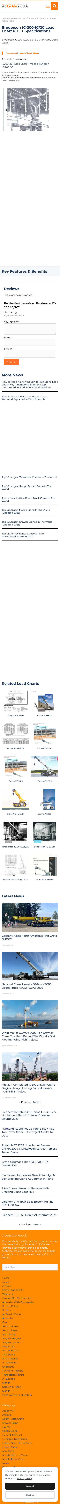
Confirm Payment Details (17, 1395)
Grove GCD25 (45, 781)
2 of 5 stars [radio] (10, 316)
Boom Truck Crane (13, 1418)
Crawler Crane (10, 1423)
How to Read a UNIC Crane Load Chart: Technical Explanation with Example (25, 398)
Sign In (6, 1382)
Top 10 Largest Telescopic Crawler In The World (29, 477)
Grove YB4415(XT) (15, 814)
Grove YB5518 (44, 748)
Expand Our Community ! (17, 1298)
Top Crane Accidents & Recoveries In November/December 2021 (23, 535)
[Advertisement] (30, 165)
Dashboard (8, 1354)
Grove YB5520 (44, 715)
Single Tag (8, 1346)
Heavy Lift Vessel (12, 1435)
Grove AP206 (44, 814)
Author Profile (10, 1350)
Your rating (10, 312)
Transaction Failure (13, 1374)
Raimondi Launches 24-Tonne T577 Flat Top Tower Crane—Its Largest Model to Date (28, 1132)
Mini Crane (8, 1451)
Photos (6, 1310)
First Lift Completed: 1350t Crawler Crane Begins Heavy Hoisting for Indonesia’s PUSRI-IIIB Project (28, 1088)
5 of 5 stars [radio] (22, 316)
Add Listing (9, 1334)
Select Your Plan (11, 1386)
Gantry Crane (9, 1430)
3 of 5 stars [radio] (14, 316)
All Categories (10, 1358)
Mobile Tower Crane (13, 1459)
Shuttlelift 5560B (44, 879)
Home (5, 18)
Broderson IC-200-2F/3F (15, 879)
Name (8, 337)
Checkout (8, 1366)
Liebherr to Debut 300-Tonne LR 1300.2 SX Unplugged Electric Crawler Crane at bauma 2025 (29, 1115)
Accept (30, 1486)
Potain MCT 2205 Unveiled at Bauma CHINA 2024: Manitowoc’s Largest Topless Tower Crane (29, 1149)
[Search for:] (30, 1267)
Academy (7, 1410)
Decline (30, 1495)
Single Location (11, 1342)
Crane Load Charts (18, 18)
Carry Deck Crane (36, 18)
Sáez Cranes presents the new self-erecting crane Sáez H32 (25, 1190)
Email (8, 349)
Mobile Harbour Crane (15, 1455)
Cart (4, 1322)
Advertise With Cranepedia (18, 1302)
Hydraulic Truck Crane (15, 1439)
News (5, 1282)
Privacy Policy (24, 1478)
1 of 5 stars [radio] (6, 316)
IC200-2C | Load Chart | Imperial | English (25, 63)
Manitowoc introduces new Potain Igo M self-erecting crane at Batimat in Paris (28, 1177)
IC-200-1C (7, 67)
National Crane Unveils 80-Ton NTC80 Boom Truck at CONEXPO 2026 (27, 986)
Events (6, 1427)
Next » (37, 1102)
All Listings (8, 1378)
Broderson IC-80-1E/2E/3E (15, 846)
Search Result (10, 1330)
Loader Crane (10, 1447)
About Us (7, 1318)
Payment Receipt (12, 1370)
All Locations (9, 1362)
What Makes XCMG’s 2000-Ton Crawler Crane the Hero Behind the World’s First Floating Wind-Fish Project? (28, 1036)
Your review (11, 321)
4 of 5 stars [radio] (18, 316)
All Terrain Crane (11, 1314)
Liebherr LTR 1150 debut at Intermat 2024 (29, 1215)
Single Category (11, 1338)
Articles (6, 1286)
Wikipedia (8, 1294)
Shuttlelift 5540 (16, 715)
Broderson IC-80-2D (44, 846)
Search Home (10, 1326)
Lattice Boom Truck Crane (17, 1443)
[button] (47, 6)
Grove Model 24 (15, 748)
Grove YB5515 (16, 781)
